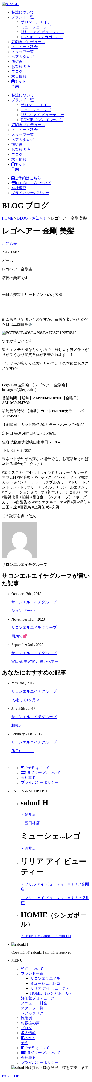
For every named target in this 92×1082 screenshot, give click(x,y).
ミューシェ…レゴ (36, 27)
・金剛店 (28, 814)
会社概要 (18, 188)
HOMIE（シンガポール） (42, 37)
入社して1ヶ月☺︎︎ (25, 700)
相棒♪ (16, 725)
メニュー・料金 (24, 47)
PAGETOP (10, 1076)
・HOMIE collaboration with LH (46, 936)
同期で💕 (19, 636)
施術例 (17, 62)
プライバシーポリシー (30, 193)
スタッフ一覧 (22, 52)
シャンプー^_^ (23, 611)
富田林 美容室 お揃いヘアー (35, 662)
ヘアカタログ (22, 57)
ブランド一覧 (22, 17)
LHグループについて (33, 183)
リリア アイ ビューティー (42, 32)
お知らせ (9, 244)
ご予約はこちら (28, 178)
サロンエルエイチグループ (34, 602)
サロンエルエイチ (36, 22)
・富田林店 (30, 823)
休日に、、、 (22, 751)
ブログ (17, 71)
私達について (22, 12)
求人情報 (18, 76)
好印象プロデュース (28, 42)
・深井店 (28, 848)
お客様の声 (20, 67)
